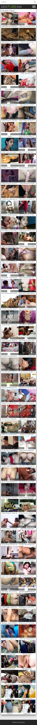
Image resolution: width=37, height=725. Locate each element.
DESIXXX (11, 7)
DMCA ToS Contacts (18, 722)
